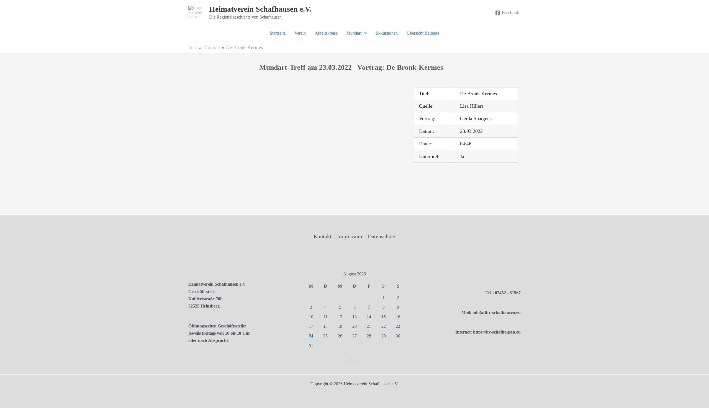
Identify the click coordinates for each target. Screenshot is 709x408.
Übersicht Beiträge (423, 33)
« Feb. (352, 360)
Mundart (353, 33)
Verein (300, 33)
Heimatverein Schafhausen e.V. (260, 9)
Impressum (349, 236)
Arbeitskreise (326, 33)
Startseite (278, 33)
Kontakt (323, 236)
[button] (364, 33)
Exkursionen (387, 33)
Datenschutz (381, 236)
